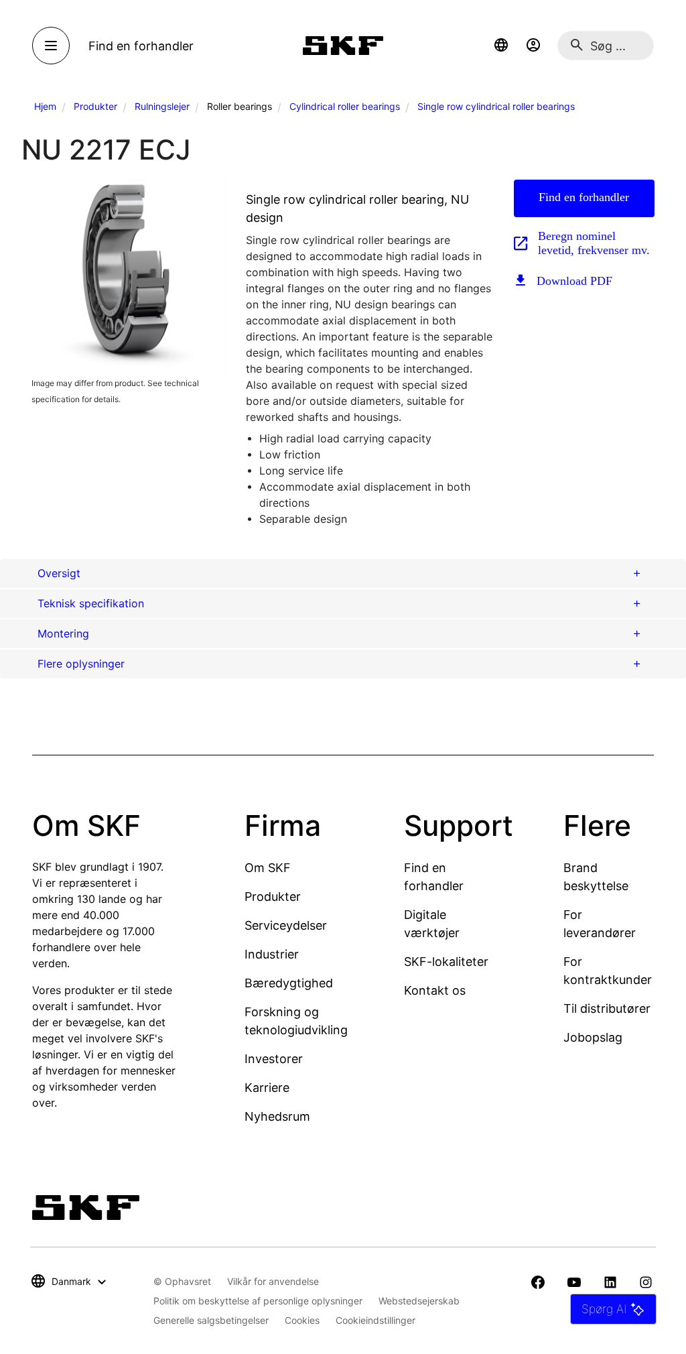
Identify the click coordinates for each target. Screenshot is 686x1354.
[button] (501, 46)
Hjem (45, 106)
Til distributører (606, 1008)
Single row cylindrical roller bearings (496, 106)
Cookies (302, 1320)
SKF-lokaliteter (446, 962)
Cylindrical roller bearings (344, 106)
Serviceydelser (286, 925)
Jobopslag (592, 1037)
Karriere (267, 1088)
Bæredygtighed (289, 983)
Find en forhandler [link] (141, 46)
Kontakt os (435, 990)
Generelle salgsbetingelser (211, 1320)
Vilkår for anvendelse (273, 1281)
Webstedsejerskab (419, 1300)
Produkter (95, 106)
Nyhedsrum (277, 1116)
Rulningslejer (162, 106)
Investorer (274, 1059)
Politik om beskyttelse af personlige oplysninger (257, 1300)
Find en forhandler (584, 197)
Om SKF (268, 868)
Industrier (272, 954)
